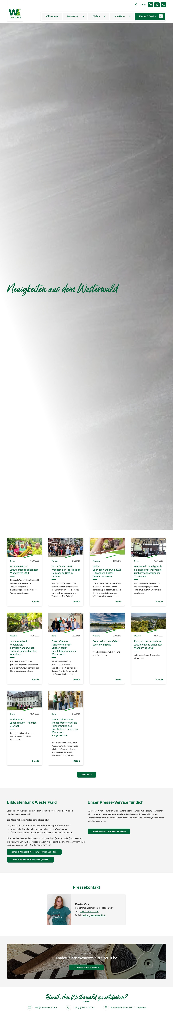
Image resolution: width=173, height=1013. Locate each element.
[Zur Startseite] (15, 14)
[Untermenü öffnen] (83, 16)
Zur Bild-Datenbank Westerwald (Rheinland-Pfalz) (34, 852)
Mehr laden (86, 775)
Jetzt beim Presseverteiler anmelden (109, 831)
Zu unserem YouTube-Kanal (86, 967)
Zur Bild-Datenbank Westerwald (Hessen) (30, 859)
